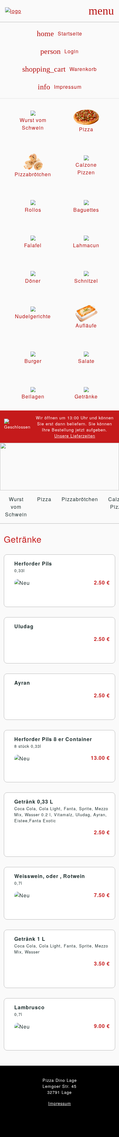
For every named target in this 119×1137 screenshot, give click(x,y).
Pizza (44, 499)
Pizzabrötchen (80, 499)
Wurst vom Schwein (16, 506)
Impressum (59, 1103)
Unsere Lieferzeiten (74, 436)
